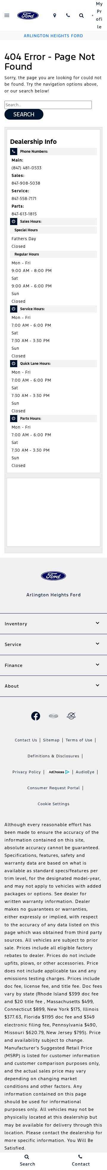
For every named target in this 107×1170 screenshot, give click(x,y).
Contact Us (26, 740)
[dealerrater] (71, 716)
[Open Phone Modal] (68, 15)
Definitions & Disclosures (53, 756)
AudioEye (85, 772)
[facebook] (35, 716)
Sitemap (51, 740)
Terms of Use (79, 740)
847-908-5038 (26, 183)
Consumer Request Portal (53, 788)
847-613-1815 (24, 214)
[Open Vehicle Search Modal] (81, 15)
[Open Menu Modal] (6, 15)
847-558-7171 (24, 198)
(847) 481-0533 (27, 167)
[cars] (53, 716)
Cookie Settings (54, 804)
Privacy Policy (26, 772)
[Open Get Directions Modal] (54, 15)
